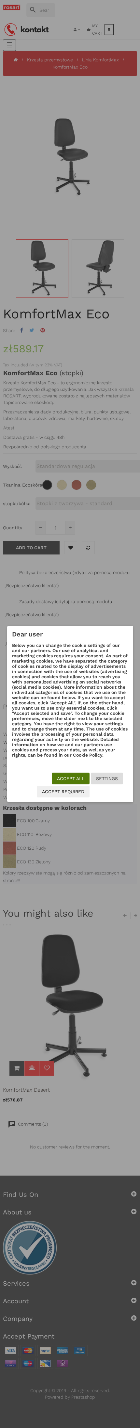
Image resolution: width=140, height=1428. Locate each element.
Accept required (63, 791)
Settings (107, 778)
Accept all (70, 778)
